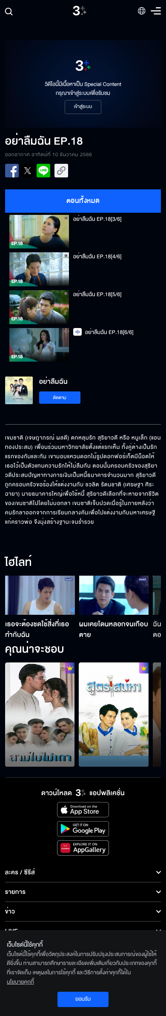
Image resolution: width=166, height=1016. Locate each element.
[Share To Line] (43, 170)
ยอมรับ (83, 999)
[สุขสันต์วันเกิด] (40, 714)
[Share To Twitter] (27, 170)
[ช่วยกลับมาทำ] (114, 714)
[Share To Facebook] (12, 170)
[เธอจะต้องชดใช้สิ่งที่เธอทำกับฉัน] (40, 595)
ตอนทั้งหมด (83, 200)
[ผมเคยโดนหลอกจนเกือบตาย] (114, 595)
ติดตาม (59, 397)
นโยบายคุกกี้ (20, 982)
